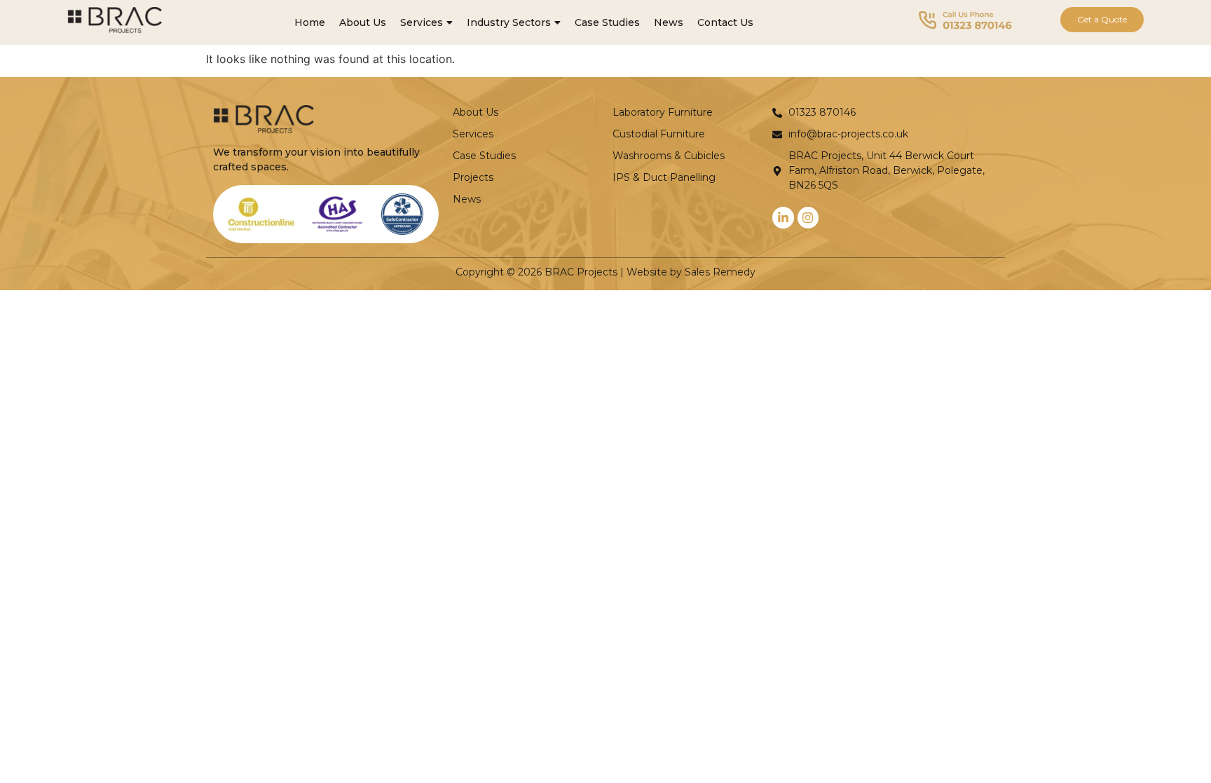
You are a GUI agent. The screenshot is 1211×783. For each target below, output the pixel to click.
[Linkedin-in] (783, 218)
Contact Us (725, 22)
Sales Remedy (720, 272)
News (668, 22)
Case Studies (607, 22)
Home (309, 22)
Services (421, 22)
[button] (426, 22)
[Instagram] (808, 218)
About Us (362, 22)
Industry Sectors (509, 22)
